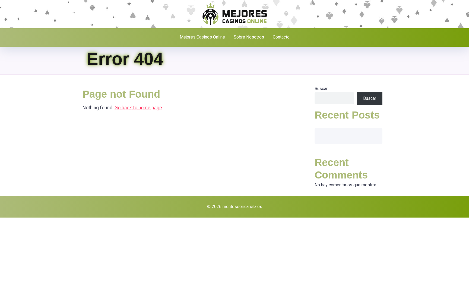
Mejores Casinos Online (202, 37)
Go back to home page (138, 107)
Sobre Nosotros (249, 37)
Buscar (321, 88)
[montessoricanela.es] (234, 13)
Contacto (281, 37)
